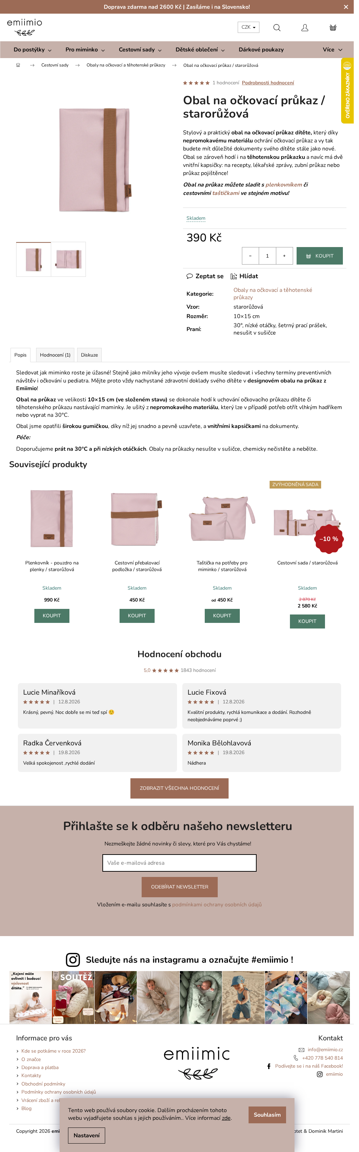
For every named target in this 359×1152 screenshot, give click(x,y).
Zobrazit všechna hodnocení (179, 788)
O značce (31, 1059)
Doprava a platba (40, 1067)
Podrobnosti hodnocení (268, 82)
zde (226, 1118)
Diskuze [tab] (89, 355)
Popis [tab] (20, 355)
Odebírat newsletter (179, 887)
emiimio (334, 1074)
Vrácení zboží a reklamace (48, 1100)
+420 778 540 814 (322, 1058)
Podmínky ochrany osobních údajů (58, 1092)
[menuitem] (33, 49)
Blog (26, 1108)
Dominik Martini (326, 1131)
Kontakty (31, 1075)
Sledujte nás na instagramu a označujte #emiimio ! (189, 960)
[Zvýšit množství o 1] (284, 255)
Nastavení (87, 1135)
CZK (247, 27)
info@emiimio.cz (325, 1049)
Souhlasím (267, 1115)
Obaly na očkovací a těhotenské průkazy (272, 293)
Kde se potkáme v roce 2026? (53, 1051)
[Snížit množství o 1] (250, 255)
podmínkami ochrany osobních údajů (217, 904)
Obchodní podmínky (43, 1084)
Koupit (324, 256)
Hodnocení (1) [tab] (55, 355)
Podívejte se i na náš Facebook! (309, 1066)
